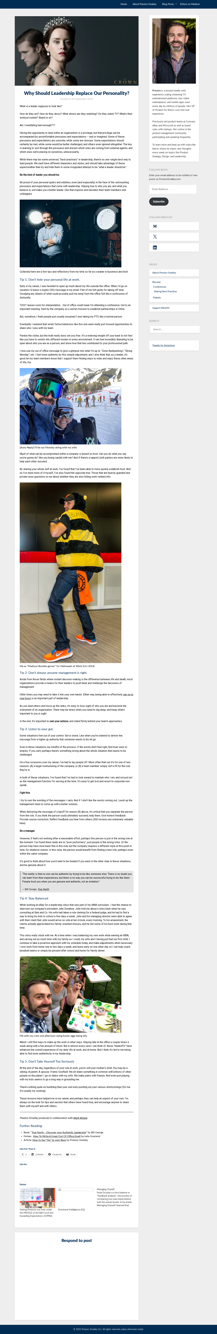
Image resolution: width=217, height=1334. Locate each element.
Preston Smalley (27, 4)
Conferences (159, 287)
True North (43, 889)
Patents (157, 298)
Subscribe (159, 201)
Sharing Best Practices (165, 291)
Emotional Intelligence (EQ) (71, 1210)
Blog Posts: (168, 4)
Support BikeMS (160, 308)
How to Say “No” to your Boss (49, 1140)
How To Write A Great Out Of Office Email (57, 1136)
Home (124, 4)
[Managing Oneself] (116, 1197)
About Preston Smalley (144, 4)
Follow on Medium (190, 4)
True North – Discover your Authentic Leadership (59, 1132)
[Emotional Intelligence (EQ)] (76, 1198)
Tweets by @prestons (163, 345)
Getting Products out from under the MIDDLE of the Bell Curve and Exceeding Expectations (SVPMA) (36, 1213)
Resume (156, 282)
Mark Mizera (80, 1117)
